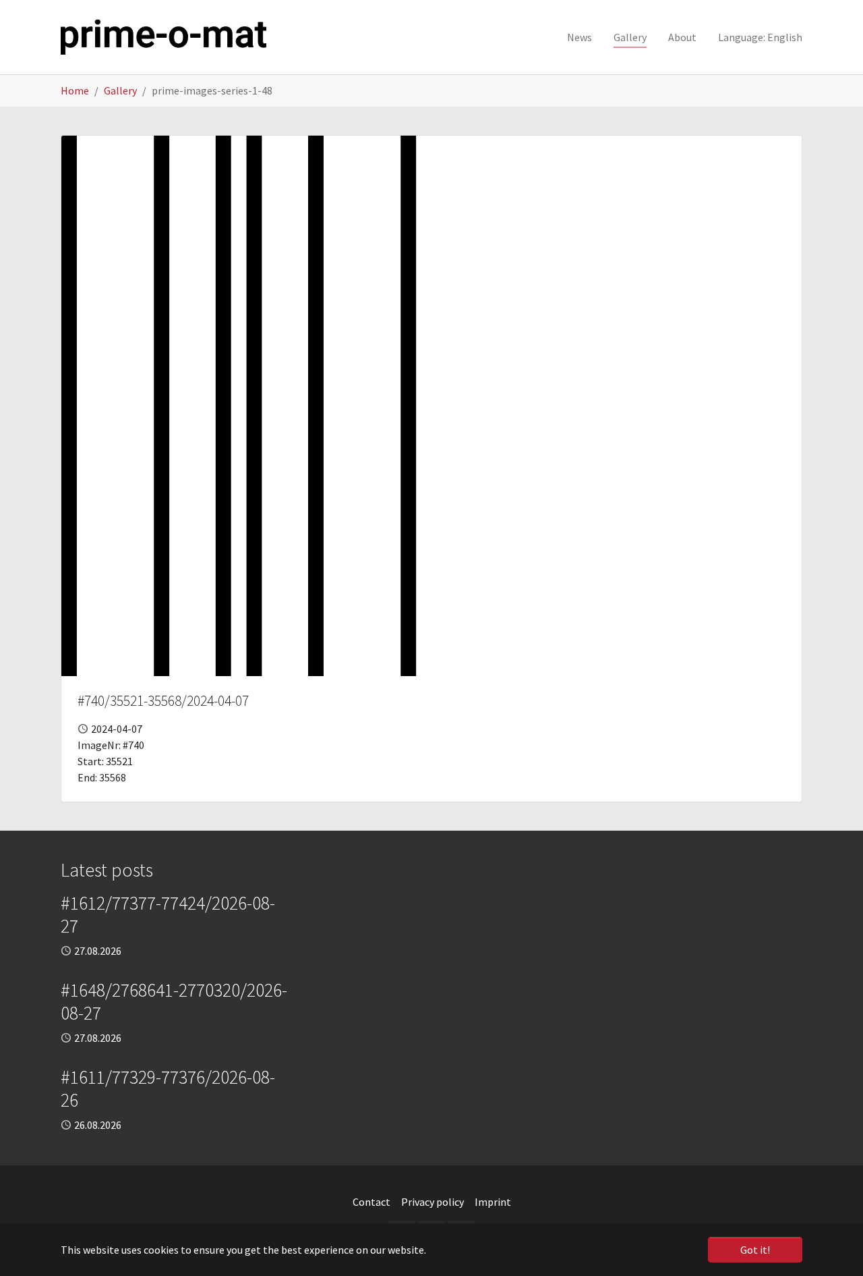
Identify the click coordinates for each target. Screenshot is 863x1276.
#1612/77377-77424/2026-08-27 (168, 914)
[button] (760, 37)
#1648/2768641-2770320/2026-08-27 (174, 1001)
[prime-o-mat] (163, 37)
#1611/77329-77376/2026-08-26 (168, 1088)
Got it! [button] (755, 1249)
